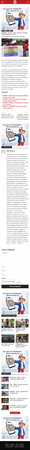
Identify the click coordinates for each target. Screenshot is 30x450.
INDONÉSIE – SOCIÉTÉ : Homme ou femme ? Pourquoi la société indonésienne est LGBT (14, 33)
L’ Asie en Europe (9, 446)
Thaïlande (12, 444)
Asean (7, 30)
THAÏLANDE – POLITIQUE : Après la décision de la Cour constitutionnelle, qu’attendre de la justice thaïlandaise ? (22, 117)
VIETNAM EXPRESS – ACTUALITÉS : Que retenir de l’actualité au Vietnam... (21, 345)
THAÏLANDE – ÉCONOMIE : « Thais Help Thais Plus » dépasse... (21, 330)
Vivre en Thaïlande (19, 445)
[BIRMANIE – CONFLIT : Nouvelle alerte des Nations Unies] (5, 393)
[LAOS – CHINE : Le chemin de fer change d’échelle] (7, 338)
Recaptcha (3, 278)
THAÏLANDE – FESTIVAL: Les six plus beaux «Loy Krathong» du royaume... (18, 406)
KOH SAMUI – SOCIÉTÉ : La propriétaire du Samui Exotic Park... (7, 330)
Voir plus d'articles (14, 412)
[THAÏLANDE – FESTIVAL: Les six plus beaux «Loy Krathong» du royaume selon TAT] (5, 407)
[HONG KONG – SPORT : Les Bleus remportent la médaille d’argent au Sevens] (5, 379)
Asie (12, 30)
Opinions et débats (9, 445)
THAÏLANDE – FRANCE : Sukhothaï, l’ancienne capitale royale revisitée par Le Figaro (7, 116)
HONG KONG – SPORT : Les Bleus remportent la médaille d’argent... (17, 378)
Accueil (3, 5)
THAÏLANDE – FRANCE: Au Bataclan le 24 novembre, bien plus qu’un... (19, 399)
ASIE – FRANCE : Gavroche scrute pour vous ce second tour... (19, 385)
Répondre (8, 245)
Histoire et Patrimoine (20, 446)
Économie (21, 444)
